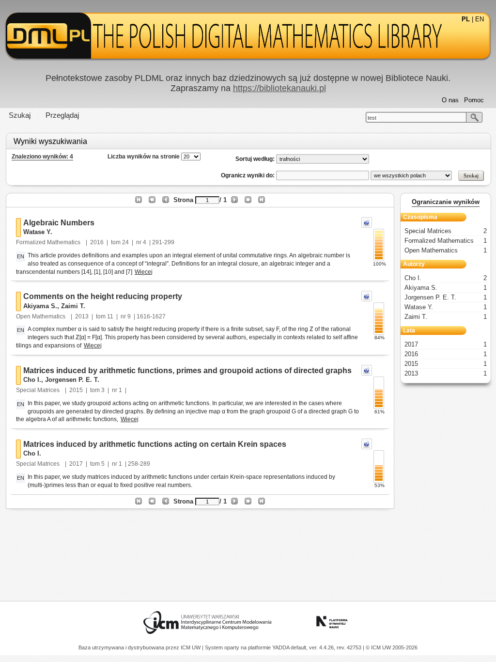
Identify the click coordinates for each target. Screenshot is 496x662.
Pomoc (474, 100)
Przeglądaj (62, 115)
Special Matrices (38, 390)
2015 (76, 390)
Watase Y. (37, 232)
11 (110, 316)
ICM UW (191, 647)
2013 (82, 316)
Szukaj (20, 115)
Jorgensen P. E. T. (72, 379)
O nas (450, 100)
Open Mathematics (41, 316)
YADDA (281, 647)
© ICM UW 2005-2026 (392, 647)
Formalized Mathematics (49, 242)
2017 (76, 463)
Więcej (144, 271)
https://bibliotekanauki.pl (279, 88)
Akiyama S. (40, 306)
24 (125, 242)
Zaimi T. (73, 306)
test (372, 118)
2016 (97, 242)
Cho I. (32, 379)
